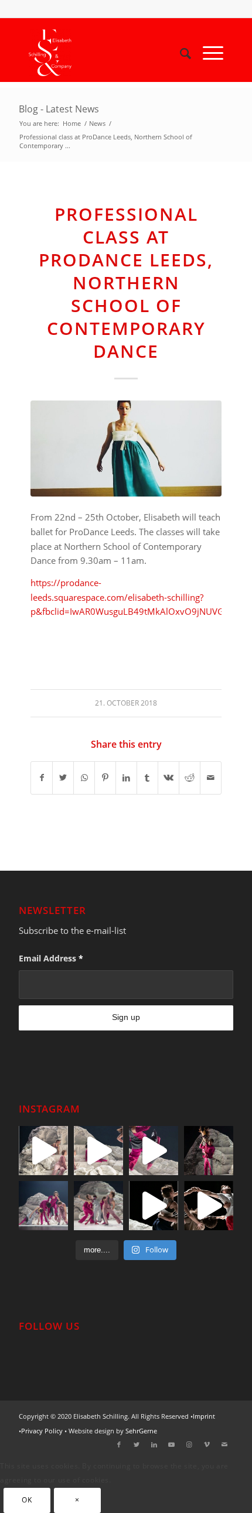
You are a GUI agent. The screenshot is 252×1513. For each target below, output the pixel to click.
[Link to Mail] (224, 1444)
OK (27, 1500)
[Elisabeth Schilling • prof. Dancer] (106, 52)
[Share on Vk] (168, 778)
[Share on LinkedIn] (126, 778)
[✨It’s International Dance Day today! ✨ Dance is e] (208, 1205)
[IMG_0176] (126, 448)
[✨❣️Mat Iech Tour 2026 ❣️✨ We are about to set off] (98, 1150)
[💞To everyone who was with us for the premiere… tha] (208, 1150)
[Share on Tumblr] (147, 778)
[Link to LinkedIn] (154, 1444)
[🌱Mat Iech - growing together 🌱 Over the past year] (43, 1150)
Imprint (204, 1416)
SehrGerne (141, 1430)
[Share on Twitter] (63, 778)
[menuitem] (179, 52)
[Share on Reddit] (189, 778)
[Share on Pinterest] (105, 778)
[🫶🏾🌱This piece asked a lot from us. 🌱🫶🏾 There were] (43, 1205)
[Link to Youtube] (172, 1444)
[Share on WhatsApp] (84, 778)
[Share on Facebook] (41, 778)
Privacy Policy (42, 1430)
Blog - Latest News (59, 108)
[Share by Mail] (210, 778)
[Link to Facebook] (119, 1444)
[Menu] (207, 52)
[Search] (179, 52)
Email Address (51, 958)
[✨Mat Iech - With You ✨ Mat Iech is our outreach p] (153, 1150)
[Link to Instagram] (189, 1444)
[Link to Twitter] (136, 1444)
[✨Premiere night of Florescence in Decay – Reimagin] (98, 1205)
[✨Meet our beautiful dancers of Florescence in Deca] (153, 1205)
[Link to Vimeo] (207, 1444)
